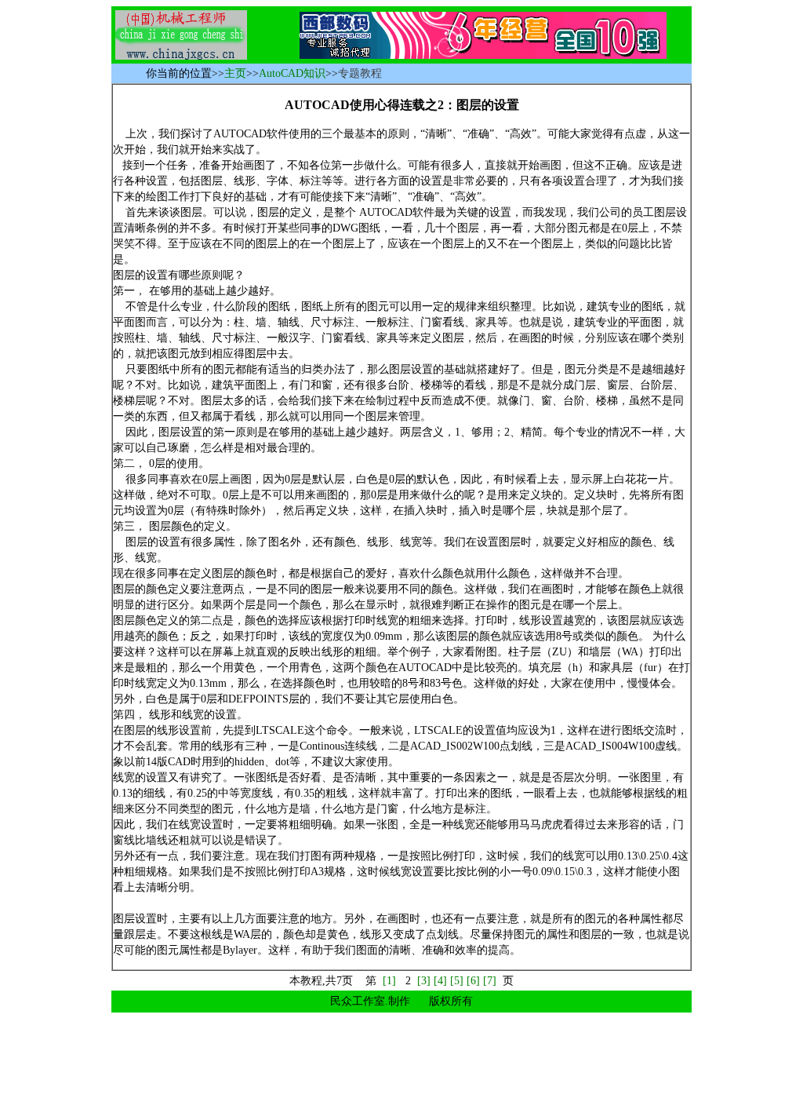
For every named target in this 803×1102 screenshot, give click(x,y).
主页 (235, 73)
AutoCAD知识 (292, 73)
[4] (440, 981)
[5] (456, 981)
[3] (424, 981)
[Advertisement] (400, 1048)
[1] (389, 981)
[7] (489, 981)
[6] (473, 981)
